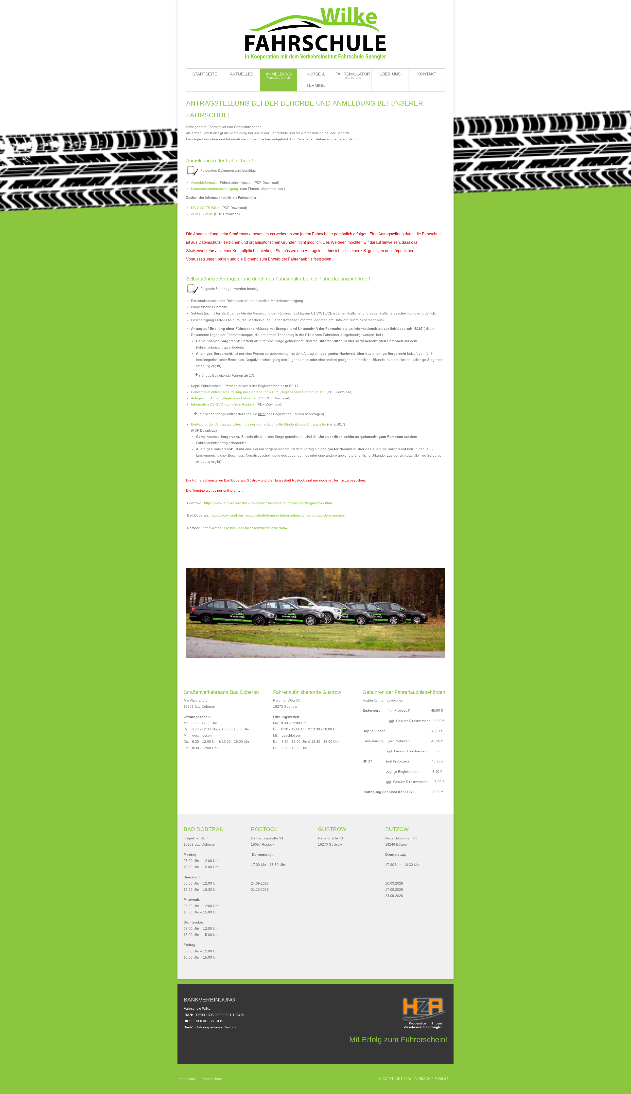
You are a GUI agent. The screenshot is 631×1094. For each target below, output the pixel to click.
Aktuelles (241, 74)
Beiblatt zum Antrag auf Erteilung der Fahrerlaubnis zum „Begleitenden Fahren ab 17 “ (258, 392)
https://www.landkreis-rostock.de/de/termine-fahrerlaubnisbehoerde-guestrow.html (268, 503)
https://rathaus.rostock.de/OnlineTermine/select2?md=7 (246, 528)
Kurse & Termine (315, 80)
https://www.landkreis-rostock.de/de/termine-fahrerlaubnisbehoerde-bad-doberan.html (278, 515)
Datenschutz (212, 1079)
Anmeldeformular (204, 183)
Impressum (186, 1079)
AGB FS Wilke (202, 214)
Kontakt (426, 74)
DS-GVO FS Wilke (206, 208)
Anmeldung (279, 74)
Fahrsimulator (352, 74)
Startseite (204, 74)
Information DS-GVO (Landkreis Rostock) (223, 404)
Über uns (390, 74)
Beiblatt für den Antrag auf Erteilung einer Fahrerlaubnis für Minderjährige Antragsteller (258, 424)
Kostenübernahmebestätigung (215, 189)
